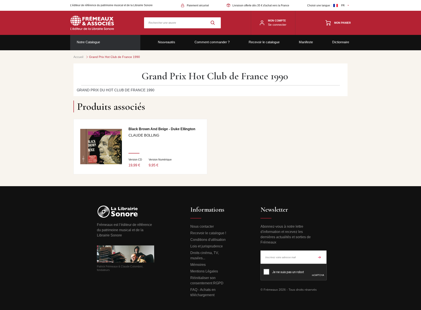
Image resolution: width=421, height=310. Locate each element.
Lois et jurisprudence (206, 246)
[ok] (319, 257)
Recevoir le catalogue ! (208, 233)
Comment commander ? (212, 42)
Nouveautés (166, 42)
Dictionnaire (340, 42)
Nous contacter (202, 226)
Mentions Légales (204, 271)
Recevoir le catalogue (264, 42)
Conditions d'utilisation (208, 240)
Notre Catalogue (88, 42)
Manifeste (306, 42)
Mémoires (198, 265)
